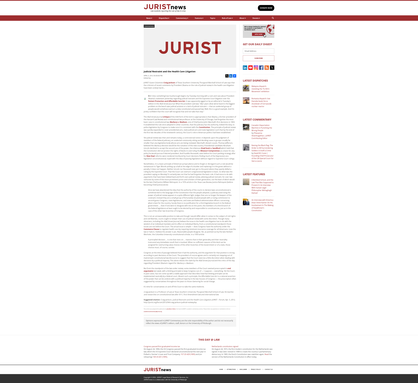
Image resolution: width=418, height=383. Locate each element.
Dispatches (164, 18)
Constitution (204, 127)
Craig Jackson (169, 82)
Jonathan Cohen (171, 309)
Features (199, 18)
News (149, 18)
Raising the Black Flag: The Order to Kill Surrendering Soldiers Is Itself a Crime (262, 148)
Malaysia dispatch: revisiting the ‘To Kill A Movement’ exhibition (260, 89)
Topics (212, 18)
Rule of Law (227, 18)
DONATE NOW (266, 8)
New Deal (151, 156)
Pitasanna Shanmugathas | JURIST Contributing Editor (261, 135)
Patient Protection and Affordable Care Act (166, 101)
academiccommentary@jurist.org (153, 311)
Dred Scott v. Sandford (210, 148)
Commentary (182, 18)
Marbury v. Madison (178, 122)
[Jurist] (165, 8)
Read (267, 354)
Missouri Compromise (209, 151)
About (242, 18)
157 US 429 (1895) (188, 354)
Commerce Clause (151, 229)
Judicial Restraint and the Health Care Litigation (170, 71)
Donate (256, 18)
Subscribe (259, 58)
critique (166, 117)
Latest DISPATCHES (255, 80)
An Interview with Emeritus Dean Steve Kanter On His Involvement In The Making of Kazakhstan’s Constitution (262, 205)
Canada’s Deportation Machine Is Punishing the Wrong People (262, 128)
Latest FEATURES (254, 174)
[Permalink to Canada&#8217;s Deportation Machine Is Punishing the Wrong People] (246, 127)
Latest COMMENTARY (257, 119)
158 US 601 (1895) (160, 357)
